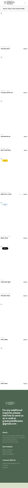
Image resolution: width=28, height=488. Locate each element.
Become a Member (7, 450)
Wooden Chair (5, 296)
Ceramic (3, 90)
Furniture (4, 46)
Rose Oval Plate (6, 150)
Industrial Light (6, 282)
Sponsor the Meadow (8, 454)
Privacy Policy (14, 442)
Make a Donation (7, 452)
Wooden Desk (5, 49)
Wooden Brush (5, 136)
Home (8, 46)
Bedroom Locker (6, 194)
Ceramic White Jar (7, 92)
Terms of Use (6, 442)
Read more (18, 282)
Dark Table (4, 339)
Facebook (5, 465)
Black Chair (4, 238)
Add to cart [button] (18, 49)
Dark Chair (4, 383)
